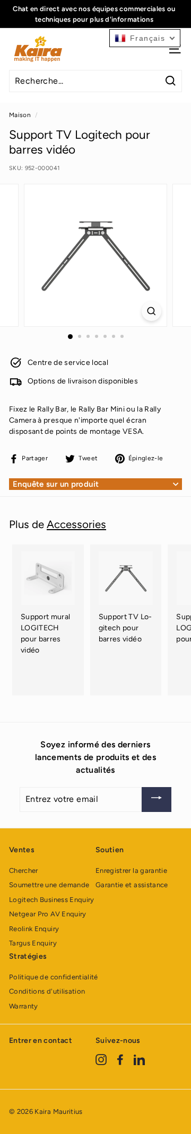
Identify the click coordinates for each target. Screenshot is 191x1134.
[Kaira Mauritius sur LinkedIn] (139, 1059)
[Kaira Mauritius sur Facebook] (120, 1059)
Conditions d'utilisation (47, 991)
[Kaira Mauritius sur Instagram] (101, 1059)
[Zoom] (151, 311)
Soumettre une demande (49, 885)
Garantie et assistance (132, 885)
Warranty (23, 1006)
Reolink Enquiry (34, 929)
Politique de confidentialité (53, 977)
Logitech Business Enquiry (51, 900)
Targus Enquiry (33, 943)
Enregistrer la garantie (131, 870)
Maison (20, 115)
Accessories (76, 524)
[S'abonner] (156, 799)
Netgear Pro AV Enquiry (47, 914)
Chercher (23, 870)
